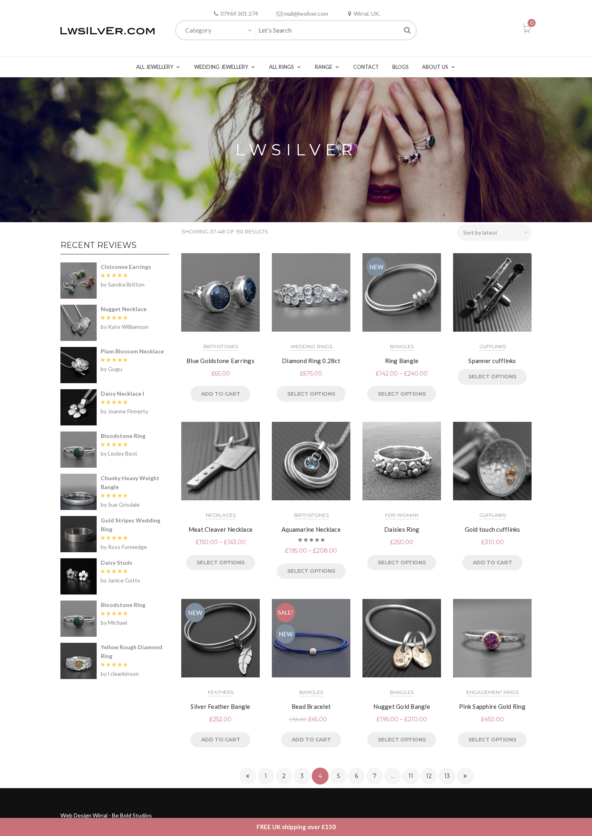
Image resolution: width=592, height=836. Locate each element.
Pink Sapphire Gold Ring (492, 706)
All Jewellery (154, 67)
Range (323, 67)
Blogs (400, 67)
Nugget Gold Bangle (401, 706)
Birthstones (220, 346)
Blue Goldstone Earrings (220, 360)
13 (447, 776)
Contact (366, 67)
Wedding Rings (311, 346)
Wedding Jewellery (221, 67)
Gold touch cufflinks (492, 529)
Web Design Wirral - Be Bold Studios (106, 815)
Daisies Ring (401, 529)
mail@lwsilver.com (306, 13)
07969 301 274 (239, 13)
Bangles (402, 346)
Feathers (221, 692)
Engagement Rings (492, 692)
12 (429, 776)
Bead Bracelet (311, 706)
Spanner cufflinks (492, 360)
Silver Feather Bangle (220, 706)
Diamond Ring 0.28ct (311, 360)
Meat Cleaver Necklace (220, 529)
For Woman (401, 515)
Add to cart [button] (220, 393)
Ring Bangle (402, 360)
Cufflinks (492, 346)
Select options (311, 393)
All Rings (281, 67)
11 (410, 776)
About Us (435, 67)
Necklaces (221, 515)
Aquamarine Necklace (311, 529)
